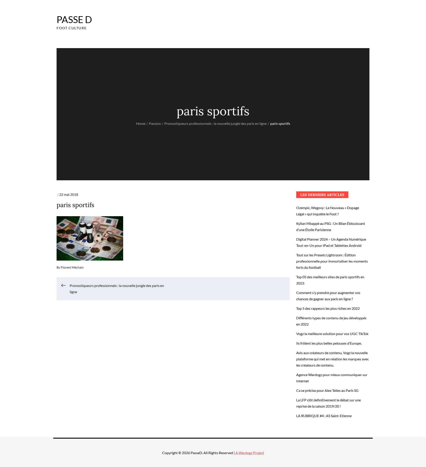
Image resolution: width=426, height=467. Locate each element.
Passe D (74, 19)
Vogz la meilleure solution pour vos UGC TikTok (332, 334)
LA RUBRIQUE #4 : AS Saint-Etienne (324, 416)
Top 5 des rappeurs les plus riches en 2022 (328, 308)
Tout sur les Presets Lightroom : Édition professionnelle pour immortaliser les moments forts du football (332, 261)
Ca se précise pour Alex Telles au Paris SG (327, 390)
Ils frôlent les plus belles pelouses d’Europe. (329, 343)
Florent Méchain (72, 267)
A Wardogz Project (249, 453)
